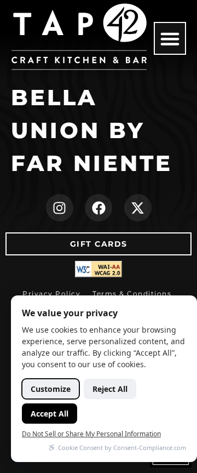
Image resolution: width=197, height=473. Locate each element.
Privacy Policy (51, 293)
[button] (170, 38)
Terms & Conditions (131, 293)
